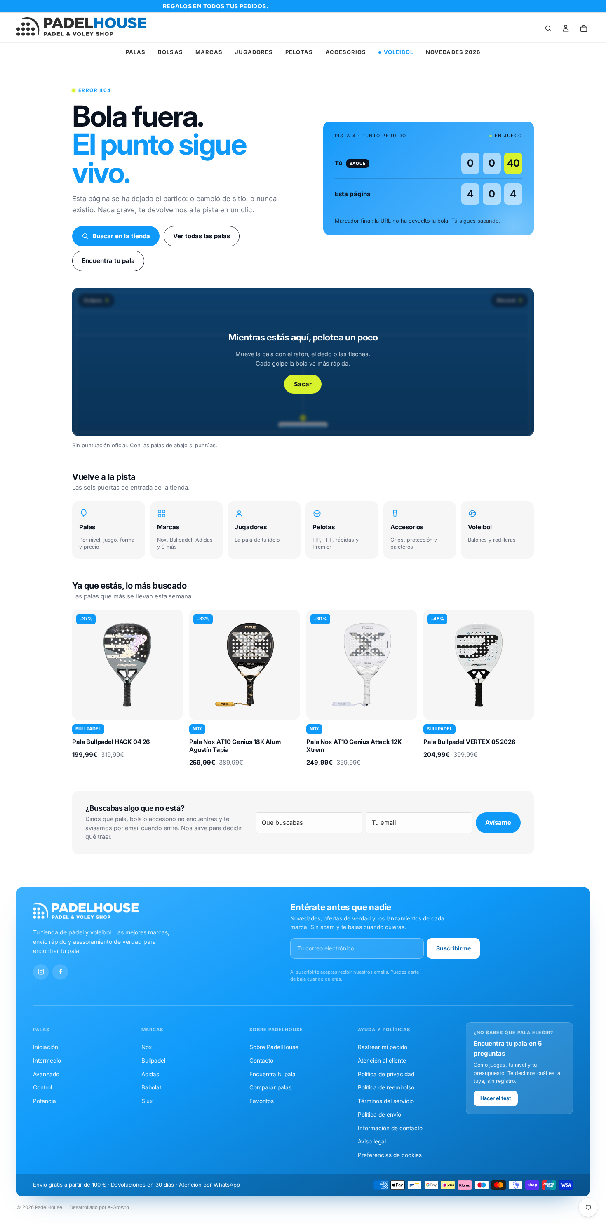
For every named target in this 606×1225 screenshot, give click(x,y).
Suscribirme (453, 948)
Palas (136, 52)
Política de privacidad (386, 1074)
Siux (147, 1101)
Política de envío (379, 1114)
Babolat (151, 1087)
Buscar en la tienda (121, 236)
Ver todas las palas (201, 236)
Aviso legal (372, 1141)
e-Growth (118, 1207)
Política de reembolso (386, 1087)
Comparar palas (270, 1087)
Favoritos (261, 1101)
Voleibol (398, 52)
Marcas (209, 52)
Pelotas (299, 52)
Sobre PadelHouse (273, 1047)
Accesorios (346, 52)
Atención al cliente (382, 1060)
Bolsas (170, 52)
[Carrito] (584, 28)
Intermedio (47, 1060)
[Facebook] (60, 972)
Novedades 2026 (453, 52)
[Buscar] (548, 28)
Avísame (498, 822)
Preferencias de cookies (390, 1155)
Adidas (150, 1074)
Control (42, 1087)
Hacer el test (495, 1098)
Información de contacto (390, 1128)
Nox (146, 1047)
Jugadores (254, 52)
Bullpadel (153, 1060)
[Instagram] (41, 972)
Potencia (44, 1101)
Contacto (261, 1060)
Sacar (303, 384)
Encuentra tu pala (108, 261)
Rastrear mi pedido (382, 1047)
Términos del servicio (386, 1101)
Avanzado (46, 1074)
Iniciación (45, 1047)
